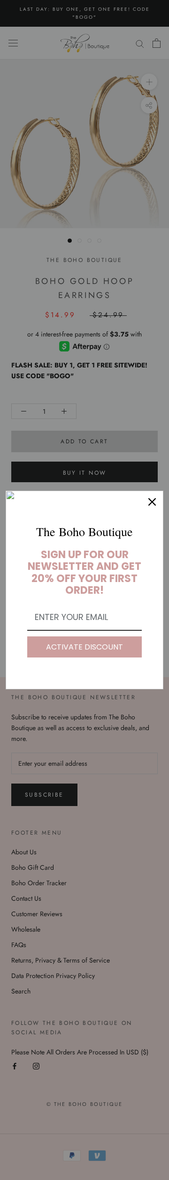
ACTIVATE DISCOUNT (84, 647)
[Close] (152, 502)
